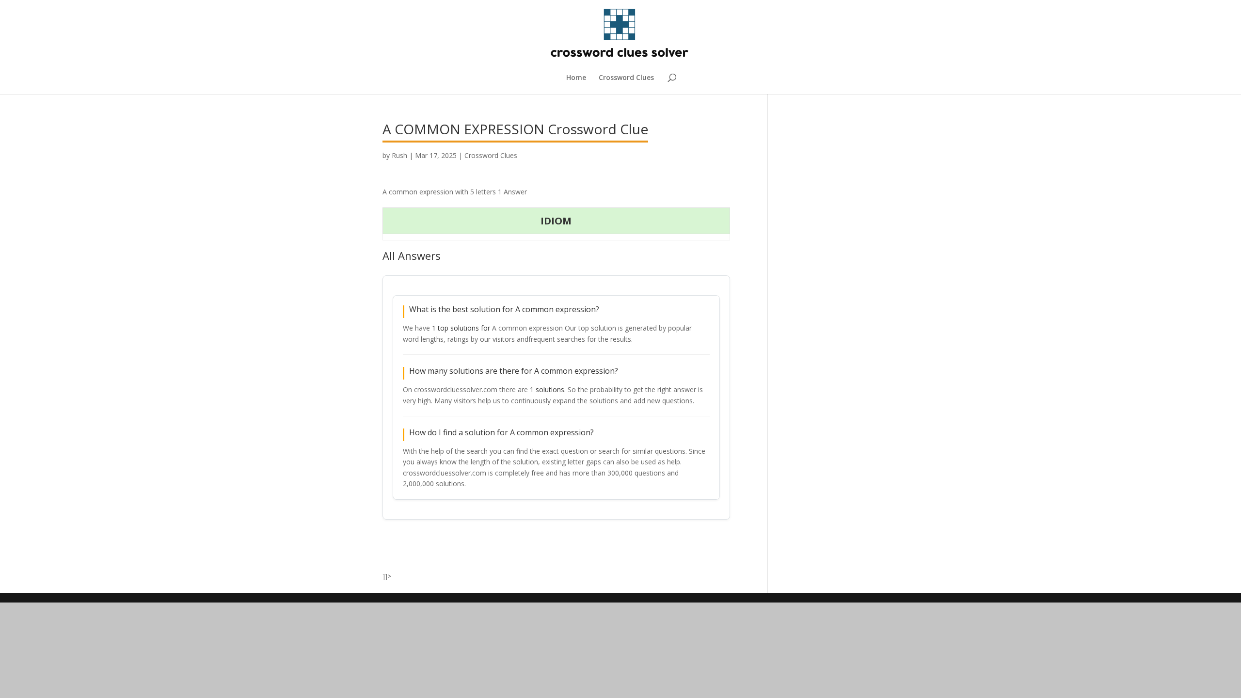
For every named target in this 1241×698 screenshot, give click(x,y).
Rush (399, 155)
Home (576, 78)
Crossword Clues (626, 78)
